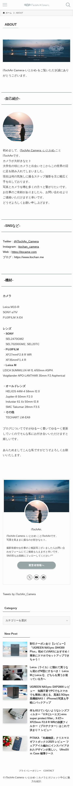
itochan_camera (28, 246)
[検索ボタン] (68, 5)
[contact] (43, 577)
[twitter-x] (29, 577)
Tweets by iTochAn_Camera (19, 594)
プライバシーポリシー (30, 770)
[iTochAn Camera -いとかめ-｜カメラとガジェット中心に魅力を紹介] (36, 5)
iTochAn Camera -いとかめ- (37, 150)
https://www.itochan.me (29, 257)
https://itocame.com (24, 251)
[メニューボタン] (5, 5)
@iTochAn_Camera (26, 241)
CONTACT (48, 770)
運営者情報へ (36, 565)
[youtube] (36, 577)
